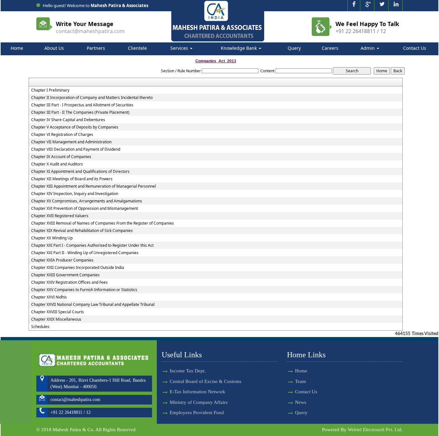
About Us (54, 48)
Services (179, 48)
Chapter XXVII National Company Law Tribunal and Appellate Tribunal (93, 304)
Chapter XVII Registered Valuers (59, 215)
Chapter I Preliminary (50, 90)
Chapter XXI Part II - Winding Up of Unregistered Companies (85, 252)
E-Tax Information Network (197, 391)
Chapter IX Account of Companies (61, 156)
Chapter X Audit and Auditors (57, 164)
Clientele (137, 48)
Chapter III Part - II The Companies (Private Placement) (80, 112)
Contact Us (414, 48)
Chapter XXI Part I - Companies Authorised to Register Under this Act (92, 245)
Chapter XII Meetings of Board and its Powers (71, 179)
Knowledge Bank (239, 48)
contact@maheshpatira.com (90, 31)
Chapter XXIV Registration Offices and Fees (69, 282)
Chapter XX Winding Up (52, 238)
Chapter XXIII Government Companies (65, 275)
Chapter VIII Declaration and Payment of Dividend (75, 149)
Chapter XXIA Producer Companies (62, 260)
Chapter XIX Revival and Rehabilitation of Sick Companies (82, 230)
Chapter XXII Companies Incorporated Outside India (77, 267)
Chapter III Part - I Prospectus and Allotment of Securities (82, 105)
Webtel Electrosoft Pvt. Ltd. (375, 429)
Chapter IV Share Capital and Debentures (68, 119)
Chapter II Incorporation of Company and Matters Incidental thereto (92, 97)
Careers (330, 48)
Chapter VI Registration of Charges (62, 134)
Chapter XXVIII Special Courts (57, 312)
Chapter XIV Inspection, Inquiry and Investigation (74, 193)
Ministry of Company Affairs (199, 402)
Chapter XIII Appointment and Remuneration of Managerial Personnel (93, 186)
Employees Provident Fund (197, 412)
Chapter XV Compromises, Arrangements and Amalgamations (86, 201)
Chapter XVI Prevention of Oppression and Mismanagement (84, 208)
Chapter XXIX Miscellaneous (56, 319)
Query (294, 48)
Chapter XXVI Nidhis (49, 297)
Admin (368, 48)
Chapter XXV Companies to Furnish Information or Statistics (84, 289)
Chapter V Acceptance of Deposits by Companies (74, 127)
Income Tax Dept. (188, 370)
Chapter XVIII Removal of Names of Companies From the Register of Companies (102, 223)
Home (17, 48)
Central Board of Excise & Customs (205, 381)
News (300, 402)
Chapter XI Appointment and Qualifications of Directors (80, 171)
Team (300, 381)
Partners (96, 48)
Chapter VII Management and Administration (71, 142)
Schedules (40, 326)
